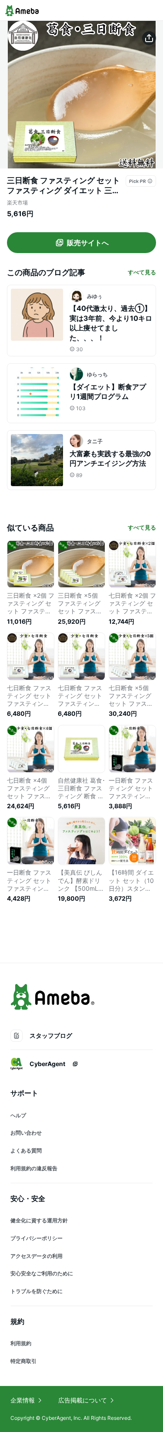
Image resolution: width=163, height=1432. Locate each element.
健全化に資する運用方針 (39, 1220)
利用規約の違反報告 (33, 1168)
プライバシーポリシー (36, 1238)
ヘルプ (18, 1115)
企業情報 (22, 1400)
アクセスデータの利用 (36, 1256)
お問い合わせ (26, 1132)
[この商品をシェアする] (149, 38)
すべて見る (142, 272)
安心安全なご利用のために (41, 1273)
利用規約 (20, 1343)
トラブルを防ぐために (36, 1291)
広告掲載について (82, 1400)
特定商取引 (23, 1361)
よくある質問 (26, 1150)
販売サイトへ (88, 242)
